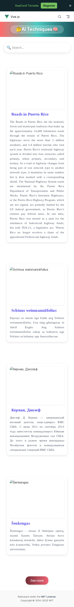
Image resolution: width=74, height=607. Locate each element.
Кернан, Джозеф (26, 410)
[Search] (59, 16)
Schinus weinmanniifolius (34, 310)
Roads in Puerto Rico (30, 114)
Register (49, 5)
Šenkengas (20, 523)
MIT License (48, 596)
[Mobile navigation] (68, 16)
